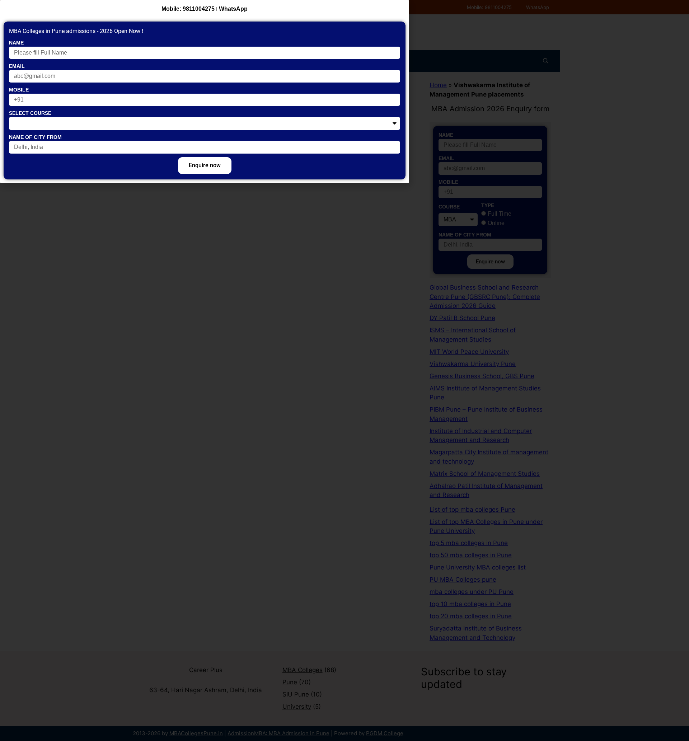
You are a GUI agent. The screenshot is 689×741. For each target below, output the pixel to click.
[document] (344, 370)
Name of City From (35, 137)
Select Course (30, 113)
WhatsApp (233, 9)
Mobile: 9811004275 (188, 9)
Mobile (19, 90)
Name (16, 43)
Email (17, 66)
